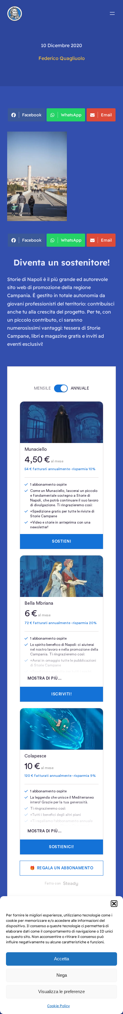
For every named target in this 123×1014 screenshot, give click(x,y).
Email (106, 115)
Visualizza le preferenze (61, 991)
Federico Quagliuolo (62, 58)
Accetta (61, 958)
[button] (114, 904)
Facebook (31, 115)
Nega (61, 975)
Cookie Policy (58, 1006)
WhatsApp (71, 115)
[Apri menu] (112, 13)
